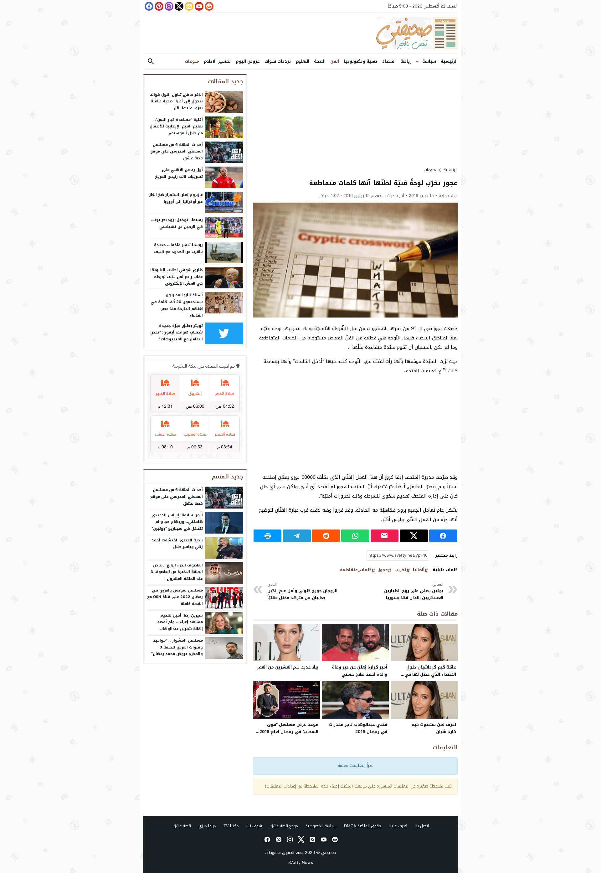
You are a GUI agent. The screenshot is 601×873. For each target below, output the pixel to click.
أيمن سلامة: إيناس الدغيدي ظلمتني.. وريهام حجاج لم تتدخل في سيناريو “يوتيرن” (177, 522)
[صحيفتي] (300, 33)
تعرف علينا (398, 826)
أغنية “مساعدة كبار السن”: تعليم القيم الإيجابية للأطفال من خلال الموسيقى (176, 126)
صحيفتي (328, 852)
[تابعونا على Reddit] (208, 6)
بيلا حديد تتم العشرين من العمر (287, 667)
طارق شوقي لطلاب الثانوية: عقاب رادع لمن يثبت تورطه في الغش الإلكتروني (176, 276)
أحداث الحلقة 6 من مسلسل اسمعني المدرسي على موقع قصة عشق (176, 151)
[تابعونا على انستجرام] (168, 6)
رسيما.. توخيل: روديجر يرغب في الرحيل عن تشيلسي (177, 223)
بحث (150, 61)
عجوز (383, 570)
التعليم (302, 61)
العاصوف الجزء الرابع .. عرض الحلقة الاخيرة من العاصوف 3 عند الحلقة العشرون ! (177, 572)
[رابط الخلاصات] (188, 6)
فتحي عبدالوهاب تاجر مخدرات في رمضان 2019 (358, 728)
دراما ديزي (207, 826)
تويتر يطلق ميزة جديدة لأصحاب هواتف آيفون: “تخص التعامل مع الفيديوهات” (176, 332)
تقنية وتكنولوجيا (361, 61)
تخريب (400, 570)
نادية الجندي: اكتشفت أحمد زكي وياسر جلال (177, 543)
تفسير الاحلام (217, 61)
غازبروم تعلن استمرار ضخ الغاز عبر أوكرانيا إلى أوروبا (176, 198)
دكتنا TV (231, 826)
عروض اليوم (248, 61)
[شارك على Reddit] (326, 536)
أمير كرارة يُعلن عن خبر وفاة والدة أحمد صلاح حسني (359, 670)
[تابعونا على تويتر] (178, 6)
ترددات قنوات (278, 61)
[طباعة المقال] (267, 536)
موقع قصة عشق (284, 826)
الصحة (320, 61)
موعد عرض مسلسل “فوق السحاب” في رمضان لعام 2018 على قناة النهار (288, 732)
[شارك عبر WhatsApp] (355, 536)
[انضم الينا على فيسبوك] (148, 6)
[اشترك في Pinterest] (158, 6)
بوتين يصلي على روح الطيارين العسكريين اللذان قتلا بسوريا (413, 591)
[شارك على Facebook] (443, 536)
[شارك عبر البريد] (384, 536)
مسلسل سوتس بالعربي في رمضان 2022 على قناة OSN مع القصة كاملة (175, 597)
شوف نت (254, 826)
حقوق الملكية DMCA (362, 826)
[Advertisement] (355, 118)
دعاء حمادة (448, 195)
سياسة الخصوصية (321, 826)
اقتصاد (389, 61)
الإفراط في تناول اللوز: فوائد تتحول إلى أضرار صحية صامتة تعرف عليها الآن (176, 101)
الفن (334, 61)
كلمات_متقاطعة (356, 570)
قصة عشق (181, 826)
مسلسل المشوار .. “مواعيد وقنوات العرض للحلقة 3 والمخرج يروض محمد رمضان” (177, 647)
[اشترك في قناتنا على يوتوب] (198, 6)
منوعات (192, 61)
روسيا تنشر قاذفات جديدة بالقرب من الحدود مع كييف (178, 248)
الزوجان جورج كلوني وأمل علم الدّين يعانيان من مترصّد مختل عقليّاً (302, 591)
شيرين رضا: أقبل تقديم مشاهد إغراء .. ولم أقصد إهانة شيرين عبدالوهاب (180, 622)
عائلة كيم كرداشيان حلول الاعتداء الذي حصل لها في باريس (430, 674)
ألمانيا (418, 570)
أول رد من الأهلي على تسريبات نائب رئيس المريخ (179, 173)
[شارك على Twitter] (413, 536)
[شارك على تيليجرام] (296, 536)
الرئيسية (449, 61)
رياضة (406, 61)
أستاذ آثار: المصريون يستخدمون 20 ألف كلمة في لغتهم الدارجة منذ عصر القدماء (177, 305)
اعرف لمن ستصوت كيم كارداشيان (433, 728)
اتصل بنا (422, 826)
